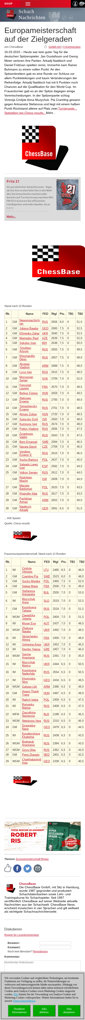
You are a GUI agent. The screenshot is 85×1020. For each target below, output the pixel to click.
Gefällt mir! (55, 46)
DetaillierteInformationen (19, 1010)
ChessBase (27, 883)
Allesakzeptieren (69, 1010)
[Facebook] (17, 868)
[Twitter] (27, 868)
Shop (8, 3)
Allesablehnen (44, 1010)
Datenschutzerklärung (24, 1000)
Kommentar (11, 956)
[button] (28, 4)
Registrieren (40, 951)
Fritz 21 (13, 181)
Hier (16, 994)
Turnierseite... (67, 108)
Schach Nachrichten (32, 14)
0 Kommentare (72, 46)
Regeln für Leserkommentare (21, 935)
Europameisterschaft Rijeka (32, 859)
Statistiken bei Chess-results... (25, 113)
